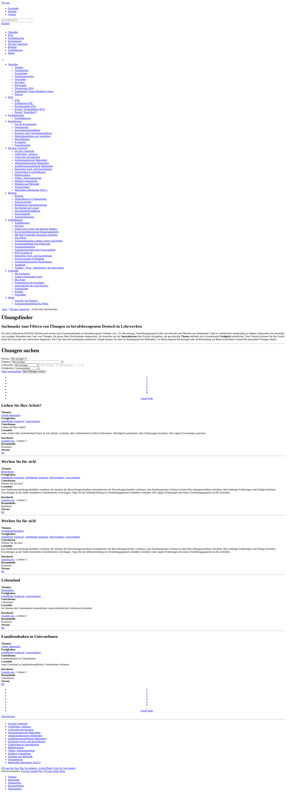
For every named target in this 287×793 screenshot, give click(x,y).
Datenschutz (14, 782)
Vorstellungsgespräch (12, 530)
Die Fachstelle (22, 273)
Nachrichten (21, 73)
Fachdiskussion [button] (16, 115)
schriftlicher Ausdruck (36, 477)
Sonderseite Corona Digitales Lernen (34, 91)
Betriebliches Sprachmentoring (31, 205)
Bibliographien (22, 175)
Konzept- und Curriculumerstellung (33, 133)
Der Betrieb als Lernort (27, 208)
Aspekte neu (7, 440)
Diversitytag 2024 (24, 88)
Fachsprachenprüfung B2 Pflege (31, 303)
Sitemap (12, 776)
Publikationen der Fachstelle (29, 282)
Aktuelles (13, 32)
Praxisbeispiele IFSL (25, 106)
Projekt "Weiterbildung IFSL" (30, 109)
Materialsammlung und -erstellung (32, 136)
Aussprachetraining (25, 246)
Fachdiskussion (16, 38)
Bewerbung (7, 471)
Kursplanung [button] (15, 121)
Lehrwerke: (7, 365)
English (5, 23)
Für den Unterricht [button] (17, 148)
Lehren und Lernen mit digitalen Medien (36, 228)
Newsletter (20, 79)
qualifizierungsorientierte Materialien (34, 166)
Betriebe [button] (12, 193)
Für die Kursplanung (25, 124)
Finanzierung (21, 127)
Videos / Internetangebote (28, 178)
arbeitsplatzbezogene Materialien (32, 163)
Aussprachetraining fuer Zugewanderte (35, 249)
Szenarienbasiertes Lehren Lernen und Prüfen (38, 240)
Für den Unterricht (17, 44)
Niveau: (5, 358)
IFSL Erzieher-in (23, 252)
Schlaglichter (21, 288)
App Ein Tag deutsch (64, 768)
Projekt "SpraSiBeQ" (26, 112)
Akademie (20, 264)
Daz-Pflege (20, 237)
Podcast (19, 94)
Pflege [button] (11, 297)
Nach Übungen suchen (34, 371)
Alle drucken (8, 716)
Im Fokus (20, 82)
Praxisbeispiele (22, 145)
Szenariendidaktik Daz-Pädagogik (32, 243)
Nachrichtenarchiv (24, 76)
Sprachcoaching (23, 202)
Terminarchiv (22, 70)
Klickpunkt (20, 85)
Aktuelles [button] (13, 64)
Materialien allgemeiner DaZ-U (31, 190)
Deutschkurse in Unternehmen (31, 199)
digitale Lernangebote (26, 181)
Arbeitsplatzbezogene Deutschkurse (33, 261)
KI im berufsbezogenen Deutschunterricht (36, 231)
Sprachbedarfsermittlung (27, 130)
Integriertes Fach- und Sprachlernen (33, 169)
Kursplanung (15, 41)
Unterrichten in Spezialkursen (30, 172)
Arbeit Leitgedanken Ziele (28, 276)
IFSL (10, 35)
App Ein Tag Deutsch (26, 300)
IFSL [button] (10, 97)
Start (4, 309)
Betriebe (12, 47)
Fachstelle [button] (13, 270)
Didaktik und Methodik (27, 184)
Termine (19, 67)
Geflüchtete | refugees (26, 154)
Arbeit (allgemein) (10, 415)
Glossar (12, 14)
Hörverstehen (57, 477)
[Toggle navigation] (2, 59)
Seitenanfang (15, 788)
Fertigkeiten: (7, 368)
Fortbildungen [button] (15, 219)
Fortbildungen (15, 50)
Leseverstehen (32, 421)
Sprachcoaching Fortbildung (29, 258)
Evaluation (20, 142)
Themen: (6, 361)
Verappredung (22, 187)
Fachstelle (13, 8)
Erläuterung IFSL (24, 103)
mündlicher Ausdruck (12, 421)
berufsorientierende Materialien (31, 160)
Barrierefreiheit (16, 785)
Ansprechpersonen (24, 216)
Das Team (20, 279)
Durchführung (22, 139)
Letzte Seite (147, 398)
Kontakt (12, 11)
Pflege (11, 53)
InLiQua (19, 225)
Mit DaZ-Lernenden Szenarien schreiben (36, 234)
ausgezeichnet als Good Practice (31, 285)
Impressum (13, 779)
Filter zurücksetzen (11, 371)
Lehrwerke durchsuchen (27, 157)
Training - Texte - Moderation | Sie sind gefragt (39, 267)
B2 (2, 452)
